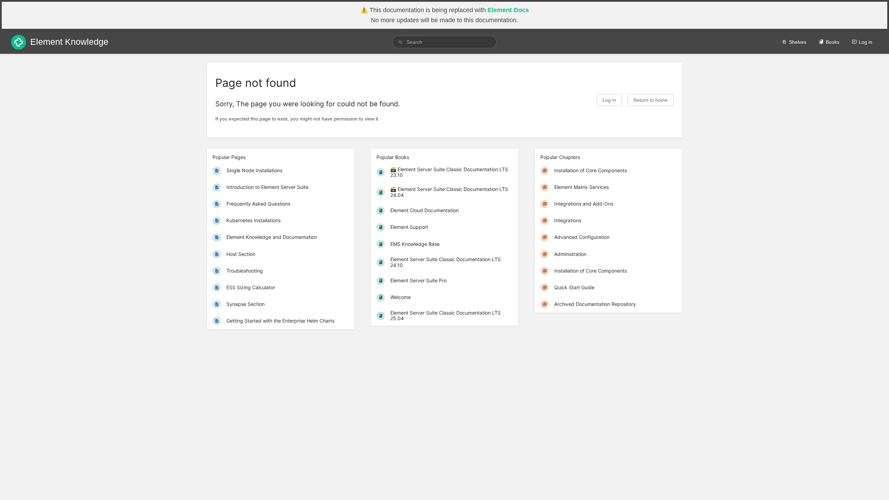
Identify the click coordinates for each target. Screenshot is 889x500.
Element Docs (508, 10)
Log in (865, 42)
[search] (444, 42)
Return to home (650, 100)
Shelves (797, 42)
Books (832, 42)
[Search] (400, 42)
